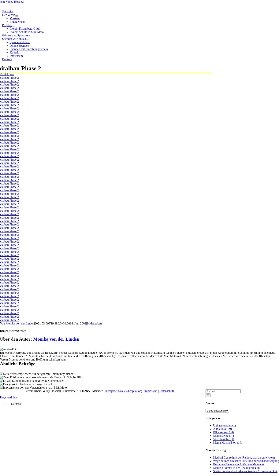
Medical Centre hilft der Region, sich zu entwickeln (244, 457)
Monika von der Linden (20, 323)
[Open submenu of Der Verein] (16, 15)
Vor (11, 74)
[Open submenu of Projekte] (13, 26)
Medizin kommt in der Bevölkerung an (236, 467)
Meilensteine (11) (223, 435)
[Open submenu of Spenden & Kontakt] (27, 39)
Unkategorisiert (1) (224, 425)
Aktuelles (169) (222, 428)
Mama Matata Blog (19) (227, 442)
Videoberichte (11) (224, 439)
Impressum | (151, 391)
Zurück (4, 74)
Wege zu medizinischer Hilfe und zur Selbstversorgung (246, 461)
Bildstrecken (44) (223, 432)
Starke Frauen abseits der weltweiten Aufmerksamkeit (245, 471)
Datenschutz (166, 391)
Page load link (8, 397)
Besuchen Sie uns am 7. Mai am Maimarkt (238, 464)
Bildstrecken (94, 323)
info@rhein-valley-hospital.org (123, 391)
